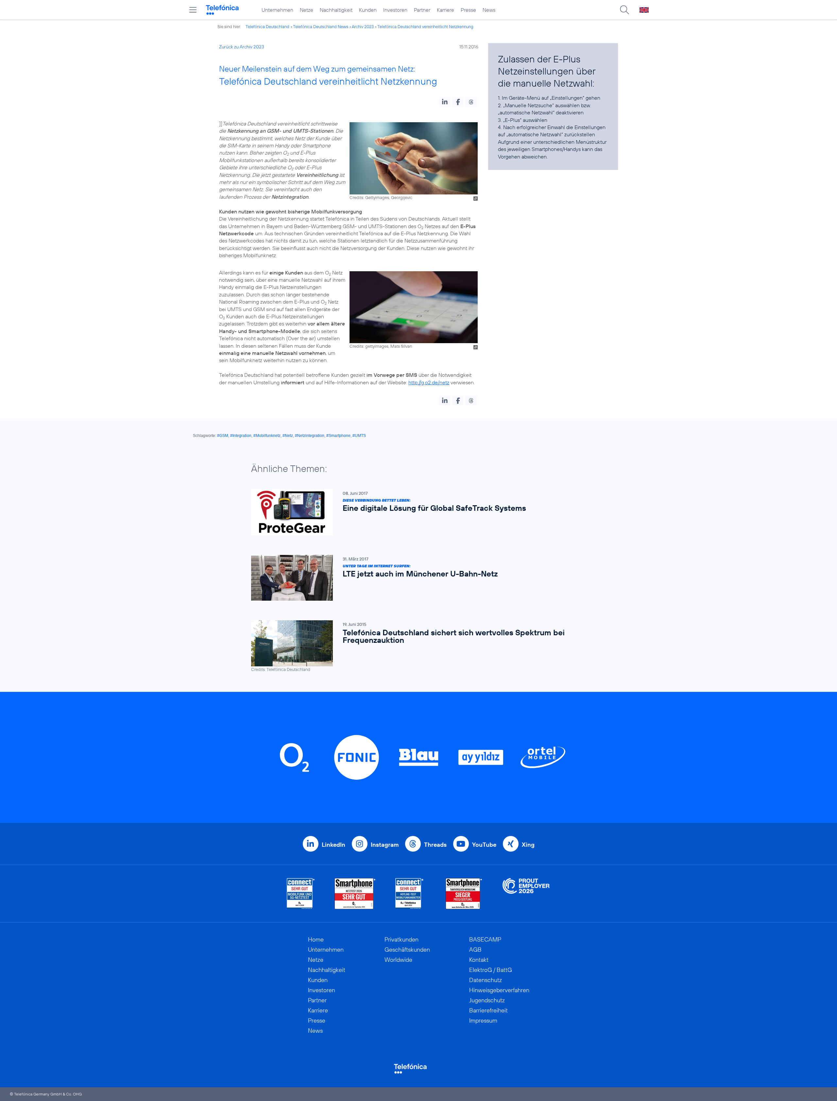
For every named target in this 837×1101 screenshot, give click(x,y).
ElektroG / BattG (490, 970)
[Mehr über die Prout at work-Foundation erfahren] (526, 893)
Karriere (445, 10)
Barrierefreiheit (488, 1010)
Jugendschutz (487, 1000)
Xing (528, 844)
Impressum (483, 1020)
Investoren (395, 10)
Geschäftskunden (407, 949)
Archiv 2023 (363, 26)
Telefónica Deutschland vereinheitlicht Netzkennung (425, 26)
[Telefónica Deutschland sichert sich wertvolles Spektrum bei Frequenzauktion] (415, 646)
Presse (468, 10)
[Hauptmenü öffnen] (193, 10)
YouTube (484, 844)
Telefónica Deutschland (267, 26)
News (489, 10)
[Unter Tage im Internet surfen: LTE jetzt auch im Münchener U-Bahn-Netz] (415, 578)
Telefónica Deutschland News (320, 26)
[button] (445, 102)
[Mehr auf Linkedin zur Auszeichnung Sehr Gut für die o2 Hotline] (409, 893)
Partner (422, 10)
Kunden (368, 10)
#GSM (222, 435)
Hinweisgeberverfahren (499, 990)
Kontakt (478, 959)
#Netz (287, 435)
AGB (475, 949)
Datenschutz (485, 980)
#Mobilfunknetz (267, 435)
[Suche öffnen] (624, 10)
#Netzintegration (309, 435)
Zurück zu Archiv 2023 (241, 47)
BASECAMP (485, 939)
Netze (306, 10)
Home (316, 939)
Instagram (385, 844)
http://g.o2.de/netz (428, 382)
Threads (435, 844)
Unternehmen (277, 10)
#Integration (240, 435)
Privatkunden (401, 939)
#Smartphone (338, 435)
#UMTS (359, 435)
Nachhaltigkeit (336, 10)
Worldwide (398, 959)
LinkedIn (333, 844)
